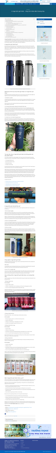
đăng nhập (10, 420)
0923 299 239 (15, 445)
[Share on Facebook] (5, 414)
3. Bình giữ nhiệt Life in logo (10, 35)
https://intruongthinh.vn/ (12, 411)
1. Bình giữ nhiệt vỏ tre (10, 33)
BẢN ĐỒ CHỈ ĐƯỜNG (35, 440)
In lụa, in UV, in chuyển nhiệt (10, 31)
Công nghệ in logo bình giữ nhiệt (10, 29)
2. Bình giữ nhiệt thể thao (10, 34)
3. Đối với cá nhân (9, 28)
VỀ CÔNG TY (22, 440)
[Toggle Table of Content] (34, 19)
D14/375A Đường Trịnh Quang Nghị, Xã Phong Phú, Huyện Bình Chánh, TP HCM (20, 407)
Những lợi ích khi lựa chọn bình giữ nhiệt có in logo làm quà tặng (14, 21)
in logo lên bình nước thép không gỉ (44, 78)
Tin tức (28, 9)
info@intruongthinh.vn (10, 446)
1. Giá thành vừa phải (9, 22)
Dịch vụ (22, 446)
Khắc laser (8, 30)
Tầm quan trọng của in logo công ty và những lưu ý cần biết (14, 181)
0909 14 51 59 (10, 445)
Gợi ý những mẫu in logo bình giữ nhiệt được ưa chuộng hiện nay (14, 32)
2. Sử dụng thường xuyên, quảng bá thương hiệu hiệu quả (14, 23)
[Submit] (51, 4)
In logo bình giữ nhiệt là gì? (9, 20)
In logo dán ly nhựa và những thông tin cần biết (12, 184)
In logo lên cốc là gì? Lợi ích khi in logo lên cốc (12, 185)
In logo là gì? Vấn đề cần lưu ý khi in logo (11, 182)
